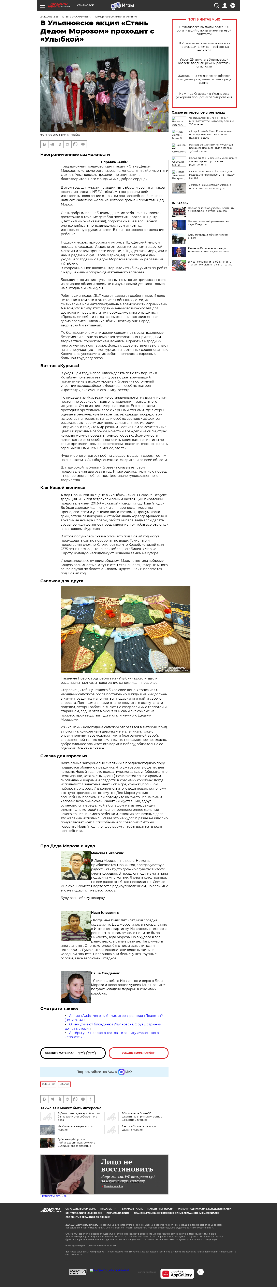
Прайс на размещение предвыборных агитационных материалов (176, 1213)
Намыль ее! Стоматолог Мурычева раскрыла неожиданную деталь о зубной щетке (211, 148)
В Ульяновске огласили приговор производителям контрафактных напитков (204, 47)
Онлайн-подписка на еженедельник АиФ (204, 1209)
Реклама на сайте (117, 1213)
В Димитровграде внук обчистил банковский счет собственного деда (79, 1116)
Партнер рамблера (146, 1272)
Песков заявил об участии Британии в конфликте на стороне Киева (211, 209)
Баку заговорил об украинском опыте (208, 236)
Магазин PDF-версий (160, 1209)
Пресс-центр (108, 1209)
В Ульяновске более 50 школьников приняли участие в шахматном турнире (142, 1116)
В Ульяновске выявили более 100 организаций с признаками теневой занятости (204, 30)
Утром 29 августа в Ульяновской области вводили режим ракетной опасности (204, 63)
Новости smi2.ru (53, 1196)
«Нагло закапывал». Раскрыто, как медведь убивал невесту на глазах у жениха (212, 174)
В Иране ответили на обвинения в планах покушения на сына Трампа (210, 263)
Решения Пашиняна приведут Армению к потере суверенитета (208, 250)
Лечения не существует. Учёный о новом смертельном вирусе (210, 186)
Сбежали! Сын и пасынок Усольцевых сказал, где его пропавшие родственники (213, 161)
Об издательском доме (80, 1209)
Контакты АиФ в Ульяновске (83, 1213)
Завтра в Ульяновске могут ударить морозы (139, 1128)
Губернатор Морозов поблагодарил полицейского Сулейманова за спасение (77, 1142)
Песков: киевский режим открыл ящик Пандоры (209, 223)
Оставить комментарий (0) (138, 1053)
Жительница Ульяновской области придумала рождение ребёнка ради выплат (204, 79)
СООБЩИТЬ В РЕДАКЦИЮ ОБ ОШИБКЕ (87, 1217)
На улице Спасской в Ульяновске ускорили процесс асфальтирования (204, 95)
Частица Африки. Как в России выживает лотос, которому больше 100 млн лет (211, 121)
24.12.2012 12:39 (49, 16)
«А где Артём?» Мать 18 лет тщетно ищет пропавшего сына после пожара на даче (211, 134)
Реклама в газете (132, 1209)
